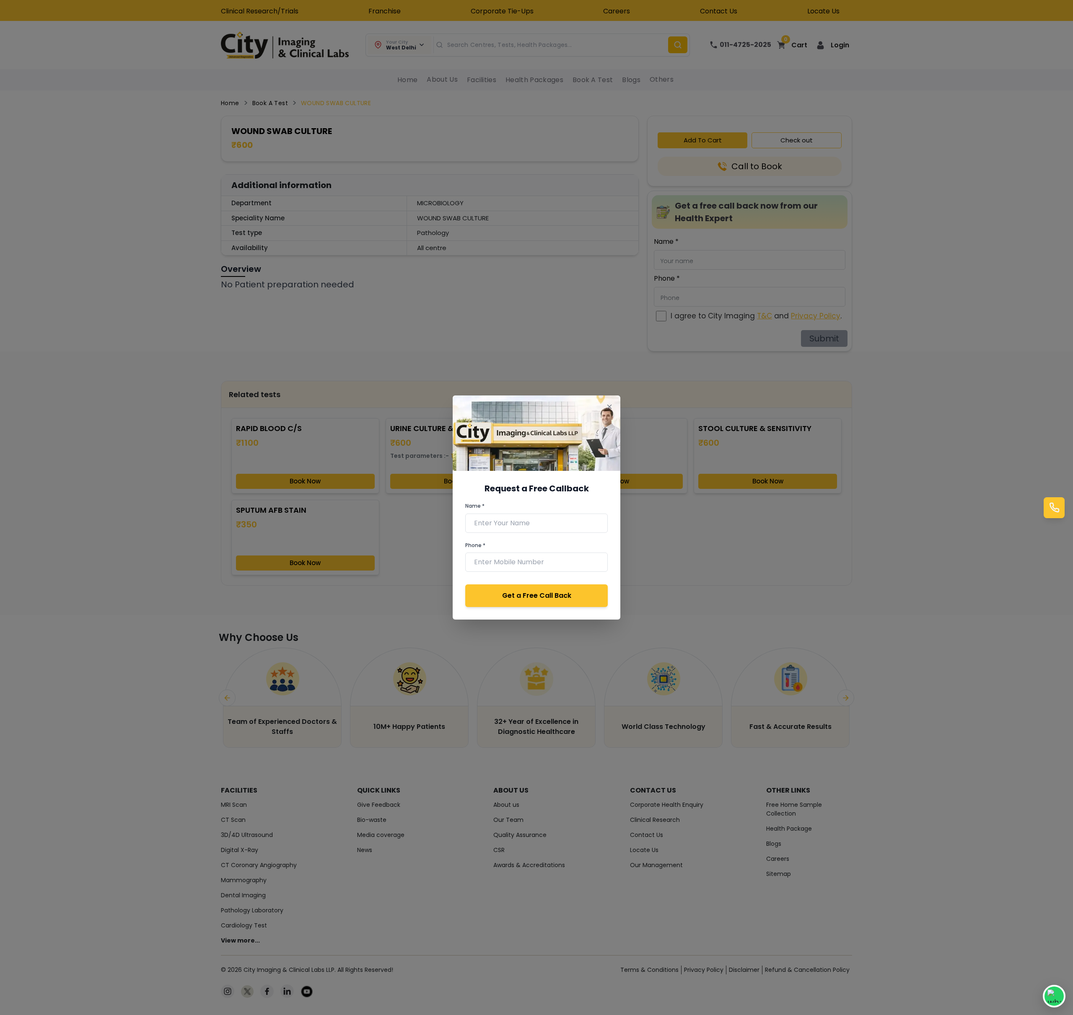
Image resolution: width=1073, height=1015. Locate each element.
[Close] (609, 406)
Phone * (475, 545)
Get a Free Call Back (536, 595)
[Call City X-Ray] (1054, 507)
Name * (475, 505)
